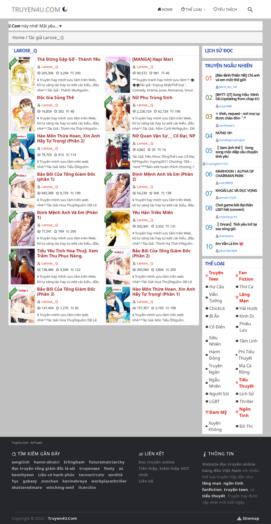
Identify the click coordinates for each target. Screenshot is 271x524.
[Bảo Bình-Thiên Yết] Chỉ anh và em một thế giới (237, 77)
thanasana (226, 236)
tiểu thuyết (213, 495)
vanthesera (226, 125)
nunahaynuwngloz (232, 140)
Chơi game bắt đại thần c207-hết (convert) (234, 207)
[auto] (65, 9)
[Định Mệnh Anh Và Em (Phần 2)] (118, 189)
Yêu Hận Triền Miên (152, 212)
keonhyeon (23, 474)
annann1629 (227, 198)
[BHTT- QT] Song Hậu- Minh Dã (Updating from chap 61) (237, 96)
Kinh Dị (247, 316)
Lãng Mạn (244, 297)
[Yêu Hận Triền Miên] (118, 228)
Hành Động (214, 355)
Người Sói (219, 394)
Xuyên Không (215, 426)
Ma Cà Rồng (245, 369)
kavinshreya (74, 481)
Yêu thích (227, 9)
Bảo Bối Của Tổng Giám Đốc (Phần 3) (66, 291)
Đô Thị (246, 426)
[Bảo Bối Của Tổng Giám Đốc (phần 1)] (22, 189)
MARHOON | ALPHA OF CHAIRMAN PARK (234, 173)
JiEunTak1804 (228, 251)
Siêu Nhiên (215, 341)
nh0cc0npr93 (228, 217)
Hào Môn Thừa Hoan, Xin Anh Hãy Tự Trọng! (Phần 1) (163, 291)
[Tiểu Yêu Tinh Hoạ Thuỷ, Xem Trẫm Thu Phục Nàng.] (22, 266)
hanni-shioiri (47, 462)
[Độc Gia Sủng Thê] (22, 113)
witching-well (60, 487)
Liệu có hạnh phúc (56, 474)
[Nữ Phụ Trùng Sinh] (118, 113)
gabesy (30, 481)
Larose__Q (50, 66)
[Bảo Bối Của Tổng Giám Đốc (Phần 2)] (118, 266)
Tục (15, 481)
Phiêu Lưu (245, 327)
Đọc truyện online (157, 462)
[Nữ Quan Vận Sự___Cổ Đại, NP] (118, 151)
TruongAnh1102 (217, 164)
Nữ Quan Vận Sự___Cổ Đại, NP (163, 136)
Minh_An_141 (228, 87)
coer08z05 (226, 183)
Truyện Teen (216, 276)
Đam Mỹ (218, 412)
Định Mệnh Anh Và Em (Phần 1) (67, 215)
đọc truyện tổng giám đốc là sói (43, 468)
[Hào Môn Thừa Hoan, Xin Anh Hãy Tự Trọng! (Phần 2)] (22, 151)
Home (167, 9)
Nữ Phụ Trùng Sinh (152, 97)
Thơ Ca (246, 287)
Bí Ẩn (214, 316)
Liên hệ (146, 481)
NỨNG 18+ (223, 132)
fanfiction (212, 489)
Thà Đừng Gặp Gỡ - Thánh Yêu (69, 59)
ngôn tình (233, 483)
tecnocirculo (91, 474)
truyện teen (236, 489)
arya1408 (225, 106)
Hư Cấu (216, 287)
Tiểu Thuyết (246, 383)
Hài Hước (249, 308)
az (121, 468)
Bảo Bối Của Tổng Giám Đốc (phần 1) (66, 176)
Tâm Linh (249, 341)
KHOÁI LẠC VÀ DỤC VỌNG (236, 190)
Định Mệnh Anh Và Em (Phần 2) (162, 176)
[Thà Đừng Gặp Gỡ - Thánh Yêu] (22, 74)
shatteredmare (27, 487)
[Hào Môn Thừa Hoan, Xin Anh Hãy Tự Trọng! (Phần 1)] (118, 304)
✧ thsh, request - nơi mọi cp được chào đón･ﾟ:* (237, 115)
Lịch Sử (247, 394)
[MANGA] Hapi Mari (152, 59)
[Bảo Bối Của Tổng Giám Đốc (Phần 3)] (22, 304)
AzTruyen (36, 442)
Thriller (247, 401)
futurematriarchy (107, 462)
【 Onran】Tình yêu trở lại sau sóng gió (236, 226)
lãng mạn (211, 483)
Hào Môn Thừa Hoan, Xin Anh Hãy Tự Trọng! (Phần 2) (68, 138)
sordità (115, 474)
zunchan (49, 481)
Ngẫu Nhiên (215, 383)
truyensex (89, 468)
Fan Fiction (246, 276)
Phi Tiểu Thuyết (246, 355)
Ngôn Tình (245, 412)
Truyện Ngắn (216, 369)
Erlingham (74, 462)
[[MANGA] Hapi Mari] (118, 74)
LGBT (214, 401)
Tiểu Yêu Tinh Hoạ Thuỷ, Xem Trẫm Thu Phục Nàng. (67, 253)
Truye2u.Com (20, 442)
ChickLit (217, 308)
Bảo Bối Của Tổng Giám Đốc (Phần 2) (161, 253)
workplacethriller (109, 481)
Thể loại (194, 9)
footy (109, 468)
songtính (21, 462)
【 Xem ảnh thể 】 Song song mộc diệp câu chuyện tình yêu (236, 152)
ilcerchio (87, 487)
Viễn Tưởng (215, 297)
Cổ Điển (217, 327)
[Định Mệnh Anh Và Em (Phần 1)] (22, 228)
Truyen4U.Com (36, 9)
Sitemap (250, 518)
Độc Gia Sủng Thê (55, 97)
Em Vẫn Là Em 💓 (229, 243)
